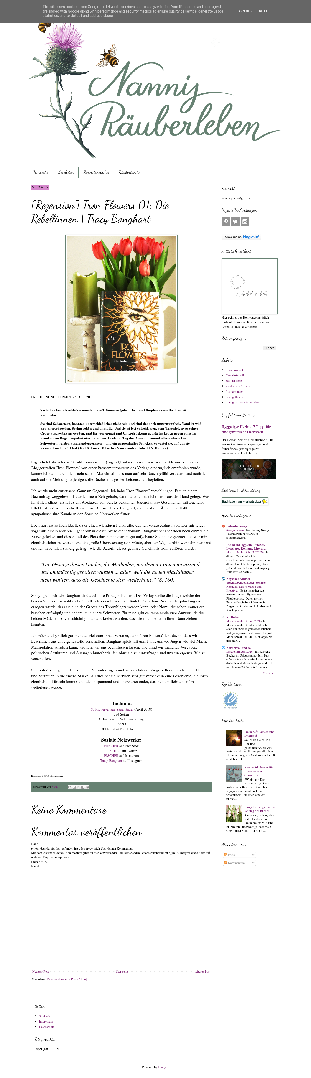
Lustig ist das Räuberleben (243, 402)
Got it (264, 11)
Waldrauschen (234, 380)
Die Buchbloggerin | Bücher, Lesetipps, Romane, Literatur (246, 546)
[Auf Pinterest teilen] (87, 787)
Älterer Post (202, 971)
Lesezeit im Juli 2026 (239, 651)
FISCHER (111, 745)
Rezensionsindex (96, 172)
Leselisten (66, 172)
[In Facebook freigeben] (83, 787)
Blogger (163, 1067)
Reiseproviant (234, 370)
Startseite (40, 172)
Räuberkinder (130, 172)
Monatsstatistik (235, 375)
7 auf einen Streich (238, 386)
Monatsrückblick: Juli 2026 (243, 621)
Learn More (244, 11)
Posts (231, 855)
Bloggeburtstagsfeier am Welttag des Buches (259, 809)
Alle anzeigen (269, 673)
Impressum (46, 1021)
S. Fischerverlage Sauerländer (112, 709)
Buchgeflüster (234, 397)
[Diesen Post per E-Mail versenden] (70, 787)
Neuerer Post (40, 971)
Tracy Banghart (111, 760)
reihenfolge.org (236, 526)
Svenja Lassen (235, 530)
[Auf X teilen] (78, 787)
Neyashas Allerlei (238, 578)
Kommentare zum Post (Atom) (67, 979)
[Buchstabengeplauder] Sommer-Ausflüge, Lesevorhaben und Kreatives (246, 586)
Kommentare (236, 863)
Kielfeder (232, 617)
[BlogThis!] (74, 787)
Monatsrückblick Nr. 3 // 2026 (245, 552)
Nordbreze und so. (239, 647)
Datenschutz (46, 1027)
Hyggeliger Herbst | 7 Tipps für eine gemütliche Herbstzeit (246, 429)
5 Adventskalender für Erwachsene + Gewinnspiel (258, 771)
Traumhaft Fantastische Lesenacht (259, 733)
